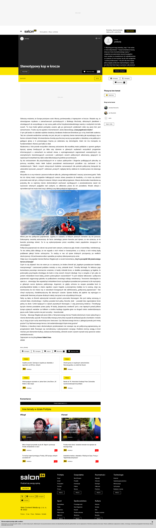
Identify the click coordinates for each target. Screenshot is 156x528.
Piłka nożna (60, 512)
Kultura (98, 501)
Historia (97, 504)
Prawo (59, 489)
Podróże (97, 489)
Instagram (41, 496)
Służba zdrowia (78, 512)
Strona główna (43, 32)
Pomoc (23, 514)
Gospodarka (79, 475)
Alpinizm (59, 515)
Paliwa (76, 486)
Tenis (58, 507)
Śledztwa (76, 515)
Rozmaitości (100, 475)
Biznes (76, 489)
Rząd (23, 415)
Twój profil (130, 31)
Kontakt (44, 514)
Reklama (37, 514)
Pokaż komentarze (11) (60, 403)
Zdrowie (97, 481)
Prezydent (60, 483)
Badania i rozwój (118, 489)
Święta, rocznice (99, 512)
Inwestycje (77, 483)
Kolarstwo (60, 509)
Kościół (76, 509)
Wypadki (97, 478)
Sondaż (59, 486)
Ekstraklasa (60, 504)
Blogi (50, 32)
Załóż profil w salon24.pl (113, 32)
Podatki (76, 481)
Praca (32, 514)
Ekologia (97, 483)
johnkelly (55, 32)
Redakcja (29, 369)
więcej (61, 492)
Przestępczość (78, 504)
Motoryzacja (117, 483)
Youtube (26, 500)
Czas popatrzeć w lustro (83, 130)
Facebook (31, 496)
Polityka (24, 71)
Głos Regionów (78, 507)
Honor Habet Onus (44, 337)
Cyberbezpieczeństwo (120, 481)
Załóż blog (25, 488)
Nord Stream (77, 478)
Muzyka (97, 515)
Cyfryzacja (117, 486)
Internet (116, 478)
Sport (59, 501)
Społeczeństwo (80, 501)
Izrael (65, 415)
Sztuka (97, 507)
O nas (27, 514)
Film (96, 509)
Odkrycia (97, 486)
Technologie (118, 475)
